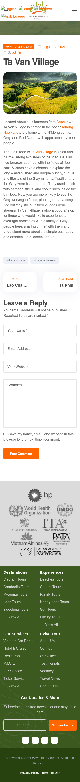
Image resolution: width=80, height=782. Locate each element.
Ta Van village (42, 151)
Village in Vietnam (45, 260)
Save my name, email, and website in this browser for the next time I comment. (38, 436)
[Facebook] (25, 740)
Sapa (60, 121)
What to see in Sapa (19, 46)
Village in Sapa (16, 260)
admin (16, 52)
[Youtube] (44, 740)
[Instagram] (35, 740)
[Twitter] (54, 740)
